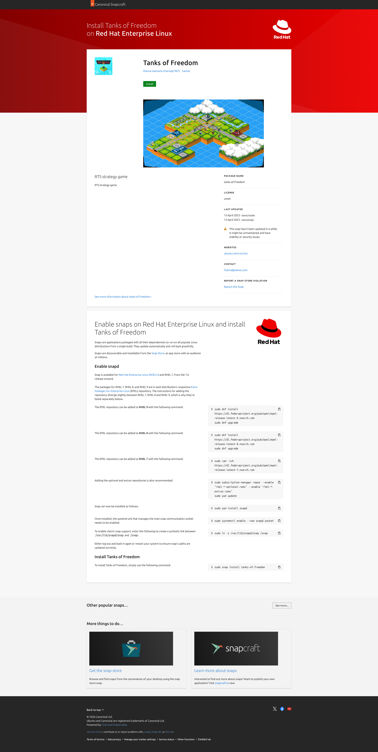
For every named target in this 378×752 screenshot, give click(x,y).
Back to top (94, 709)
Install (149, 83)
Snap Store (157, 353)
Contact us (204, 739)
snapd (147, 731)
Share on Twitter (275, 709)
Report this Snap (234, 286)
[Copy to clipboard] (279, 409)
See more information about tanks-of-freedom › (123, 296)
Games (186, 70)
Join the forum (94, 731)
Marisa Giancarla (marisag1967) (162, 70)
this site (169, 731)
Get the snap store (105, 670)
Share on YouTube (289, 709)
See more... (282, 605)
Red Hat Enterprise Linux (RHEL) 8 (139, 374)
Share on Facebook (282, 709)
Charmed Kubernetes (114, 724)
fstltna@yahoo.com (235, 270)
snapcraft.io (222, 682)
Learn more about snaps (215, 670)
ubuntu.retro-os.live (236, 253)
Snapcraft (156, 731)
